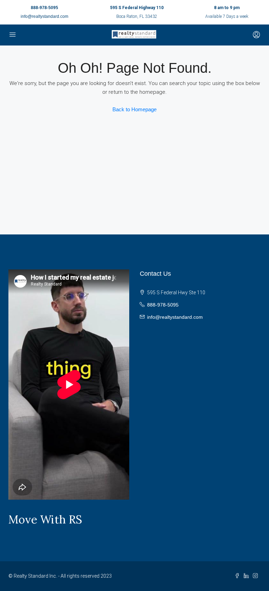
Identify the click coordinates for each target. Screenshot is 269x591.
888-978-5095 (44, 7)
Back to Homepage (134, 109)
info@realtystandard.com (44, 16)
